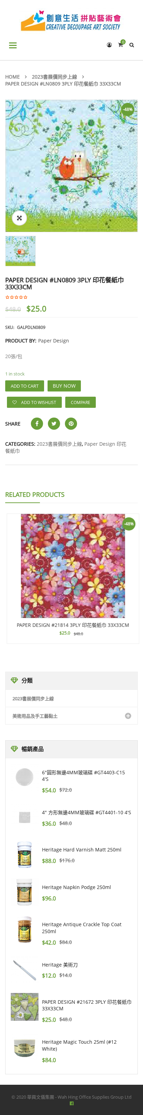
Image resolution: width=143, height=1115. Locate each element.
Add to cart (25, 386)
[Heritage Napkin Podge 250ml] (25, 892)
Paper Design (53, 340)
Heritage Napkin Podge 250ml (76, 887)
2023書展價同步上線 (54, 76)
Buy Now (64, 385)
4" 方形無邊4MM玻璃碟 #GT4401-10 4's (86, 812)
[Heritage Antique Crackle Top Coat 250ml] (25, 929)
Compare (80, 402)
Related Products (35, 494)
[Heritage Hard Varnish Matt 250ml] (25, 855)
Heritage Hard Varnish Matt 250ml (81, 849)
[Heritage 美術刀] (25, 970)
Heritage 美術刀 (60, 964)
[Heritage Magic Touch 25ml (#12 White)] (25, 1047)
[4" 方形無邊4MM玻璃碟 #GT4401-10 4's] (25, 817)
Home (12, 76)
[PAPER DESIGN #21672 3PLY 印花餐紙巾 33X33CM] (25, 1007)
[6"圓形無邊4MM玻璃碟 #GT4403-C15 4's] (25, 777)
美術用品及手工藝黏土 (35, 716)
